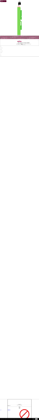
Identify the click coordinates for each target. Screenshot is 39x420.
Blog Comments (1, 49)
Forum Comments (1, 52)
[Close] (38, 419)
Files (0, 55)
